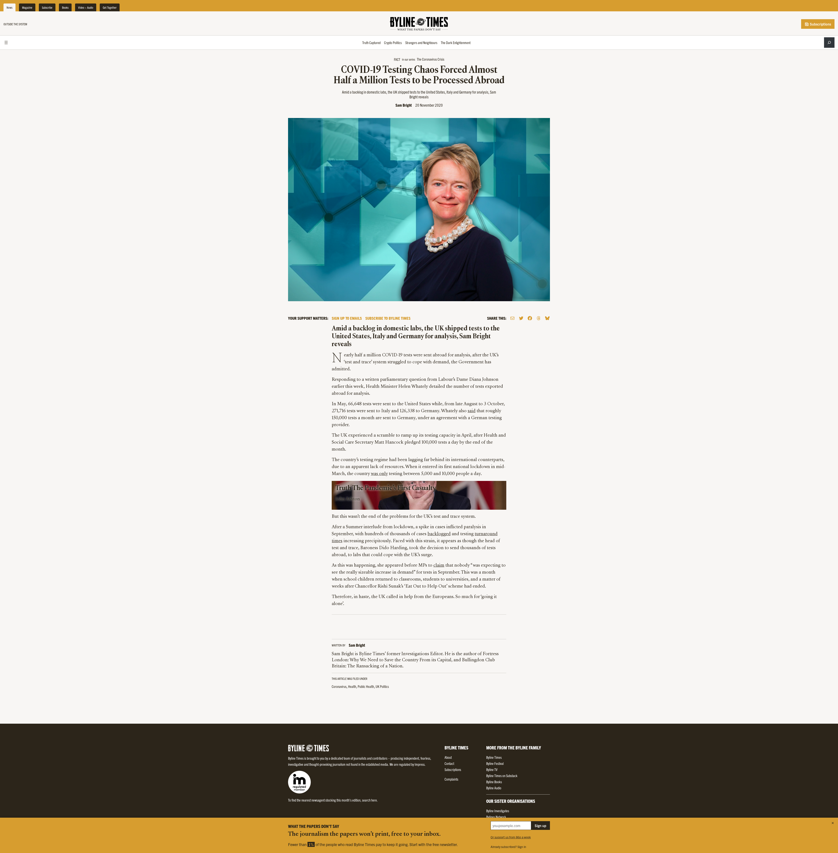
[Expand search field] (829, 42)
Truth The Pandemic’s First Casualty (385, 488)
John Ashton (347, 499)
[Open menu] (6, 42)
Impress (420, 764)
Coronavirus (339, 686)
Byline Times (494, 757)
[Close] (832, 822)
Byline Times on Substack (501, 775)
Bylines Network (496, 817)
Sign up (540, 825)
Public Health (366, 686)
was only (379, 474)
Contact (449, 763)
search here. (370, 800)
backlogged (439, 534)
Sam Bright (403, 105)
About (448, 757)
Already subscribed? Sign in (508, 847)
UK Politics (382, 686)
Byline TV (491, 769)
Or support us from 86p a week (511, 837)
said (472, 411)
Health (352, 686)
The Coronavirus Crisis (430, 59)
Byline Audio (493, 788)
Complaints (451, 779)
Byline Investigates (497, 811)
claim (438, 565)
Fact (397, 59)
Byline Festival (495, 763)
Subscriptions (820, 24)
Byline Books (494, 781)
